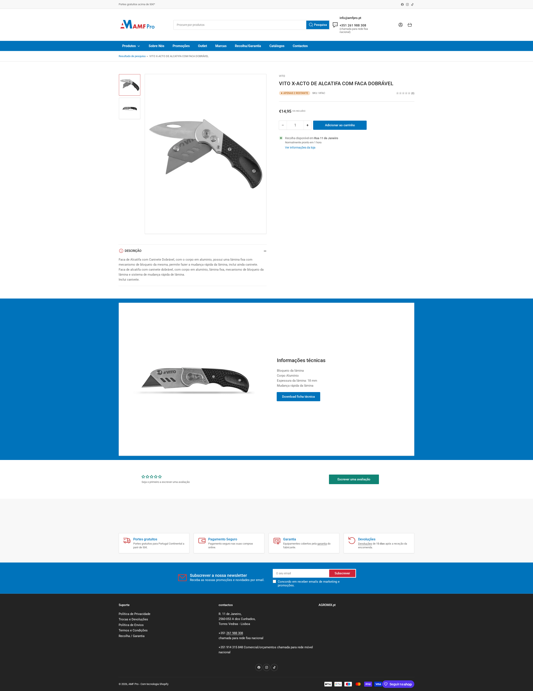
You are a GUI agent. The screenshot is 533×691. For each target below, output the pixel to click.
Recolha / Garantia (131, 636)
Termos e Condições (133, 630)
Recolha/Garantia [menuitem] (248, 46)
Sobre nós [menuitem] (156, 46)
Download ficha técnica (298, 397)
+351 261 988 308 (353, 25)
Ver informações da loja (300, 147)
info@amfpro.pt (350, 18)
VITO (282, 75)
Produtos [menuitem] (129, 46)
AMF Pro (133, 684)
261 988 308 (234, 633)
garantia (322, 543)
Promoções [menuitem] (181, 46)
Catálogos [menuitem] (276, 46)
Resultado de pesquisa (132, 56)
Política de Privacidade (134, 614)
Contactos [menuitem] (300, 46)
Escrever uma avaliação (353, 479)
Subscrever (342, 573)
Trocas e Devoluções (133, 619)
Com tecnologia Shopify (154, 684)
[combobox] (251, 25)
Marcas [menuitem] (221, 46)
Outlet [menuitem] (202, 46)
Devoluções (365, 543)
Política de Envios (131, 625)
